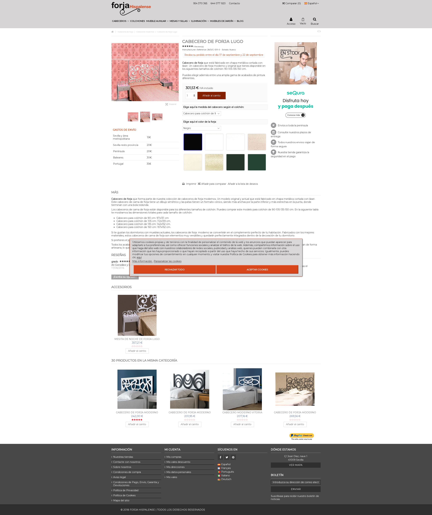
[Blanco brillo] (214, 142)
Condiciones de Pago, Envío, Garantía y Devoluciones (136, 484)
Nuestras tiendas (123, 456)
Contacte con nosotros (126, 462)
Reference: (202, 49)
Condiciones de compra (127, 472)
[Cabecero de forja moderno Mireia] (137, 389)
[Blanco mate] (235, 142)
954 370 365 (200, 3)
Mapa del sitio (121, 500)
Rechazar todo (175, 269)
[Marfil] (193, 162)
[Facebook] (220, 457)
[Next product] (320, 31)
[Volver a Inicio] (112, 32)
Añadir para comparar (213, 183)
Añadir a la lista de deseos (243, 183)
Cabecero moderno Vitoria (242, 412)
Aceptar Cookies (257, 269)
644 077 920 (218, 3)
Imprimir (190, 183)
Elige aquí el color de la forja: (200, 121)
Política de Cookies (124, 495)
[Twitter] (227, 457)
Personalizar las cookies (167, 261)
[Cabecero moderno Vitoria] (242, 389)
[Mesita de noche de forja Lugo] (137, 316)
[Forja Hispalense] (131, 8)
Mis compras (173, 456)
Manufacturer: (189, 49)
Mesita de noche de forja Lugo (137, 339)
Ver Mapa (295, 465)
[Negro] (193, 142)
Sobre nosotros (122, 467)
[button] (120, 21)
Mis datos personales (178, 472)
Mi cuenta (172, 449)
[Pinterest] (233, 457)
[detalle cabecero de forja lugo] (133, 117)
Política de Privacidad (125, 490)
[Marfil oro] (214, 162)
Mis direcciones (175, 467)
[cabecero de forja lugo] (157, 117)
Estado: (225, 49)
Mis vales (171, 477)
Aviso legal (119, 477)
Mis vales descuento (178, 462)
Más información (142, 261)
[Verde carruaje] (235, 162)
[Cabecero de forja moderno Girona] (295, 389)
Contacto (234, 3)
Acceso (291, 23)
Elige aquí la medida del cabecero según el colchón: (214, 107)
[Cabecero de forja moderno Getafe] (189, 389)
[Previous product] (318, 31)
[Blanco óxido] (257, 142)
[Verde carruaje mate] (257, 162)
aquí (139, 257)
